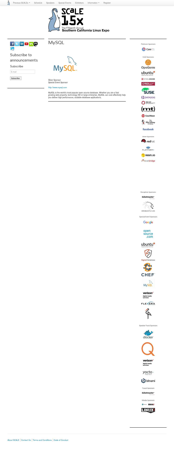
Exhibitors (79, 2)
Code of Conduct (61, 440)
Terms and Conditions (42, 440)
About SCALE (13, 440)
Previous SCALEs (21, 2)
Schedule (38, 2)
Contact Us (26, 440)
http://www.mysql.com (57, 87)
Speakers (50, 2)
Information (93, 2)
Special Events (64, 2)
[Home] (8, 3)
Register (107, 2)
